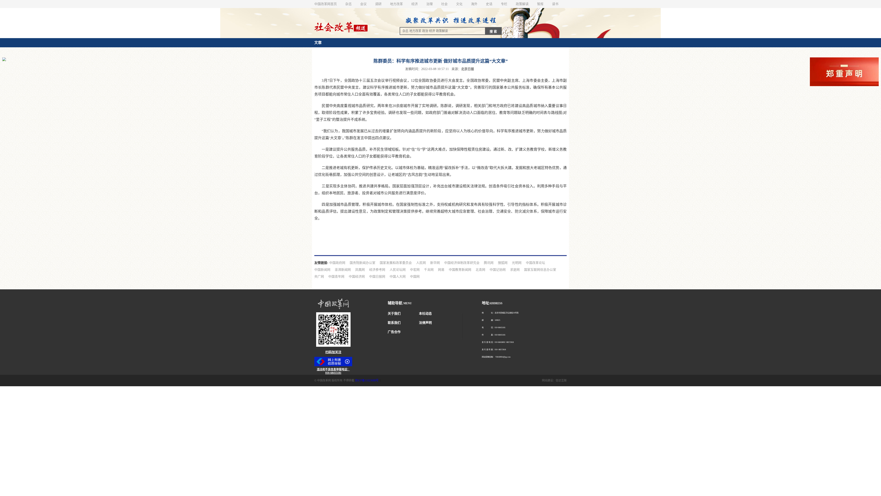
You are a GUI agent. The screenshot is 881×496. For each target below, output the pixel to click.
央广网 (319, 276)
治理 (429, 4)
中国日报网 (377, 276)
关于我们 (394, 313)
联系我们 (394, 322)
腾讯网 (488, 263)
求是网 (515, 269)
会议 (363, 4)
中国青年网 (336, 276)
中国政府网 (337, 263)
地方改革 (396, 4)
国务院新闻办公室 (362, 263)
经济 (414, 4)
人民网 (421, 263)
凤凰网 (360, 269)
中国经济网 (357, 276)
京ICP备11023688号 (367, 380)
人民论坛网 (398, 269)
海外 (474, 4)
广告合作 (394, 332)
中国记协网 (498, 269)
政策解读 (522, 4)
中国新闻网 (322, 269)
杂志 (348, 4)
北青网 (480, 269)
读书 (555, 4)
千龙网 (429, 269)
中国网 (415, 276)
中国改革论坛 (535, 263)
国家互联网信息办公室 (540, 269)
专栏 (504, 4)
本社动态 (425, 313)
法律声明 (425, 322)
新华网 (435, 263)
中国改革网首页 (325, 4)
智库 (540, 4)
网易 (441, 269)
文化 (459, 4)
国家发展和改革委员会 (396, 263)
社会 (444, 4)
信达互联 (561, 380)
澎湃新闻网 (343, 269)
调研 (378, 4)
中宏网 (415, 269)
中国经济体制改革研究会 (462, 263)
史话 (489, 4)
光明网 (516, 263)
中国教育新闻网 (460, 269)
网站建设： (549, 380)
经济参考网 (377, 269)
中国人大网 (398, 276)
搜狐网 (502, 263)
